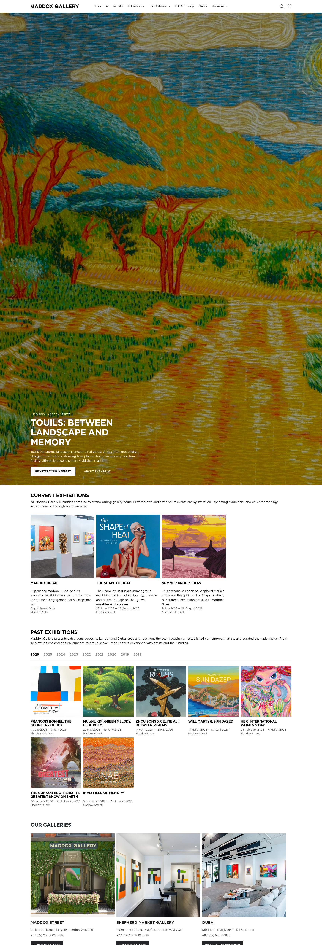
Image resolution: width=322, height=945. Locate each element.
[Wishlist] (289, 6)
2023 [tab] (74, 654)
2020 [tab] (112, 654)
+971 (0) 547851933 (216, 935)
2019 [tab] (125, 654)
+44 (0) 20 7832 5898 (47, 935)
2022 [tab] (87, 654)
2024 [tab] (60, 654)
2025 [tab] (48, 654)
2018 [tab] (137, 654)
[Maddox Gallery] (55, 6)
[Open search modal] (281, 6)
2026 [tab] (35, 654)
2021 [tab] (99, 654)
